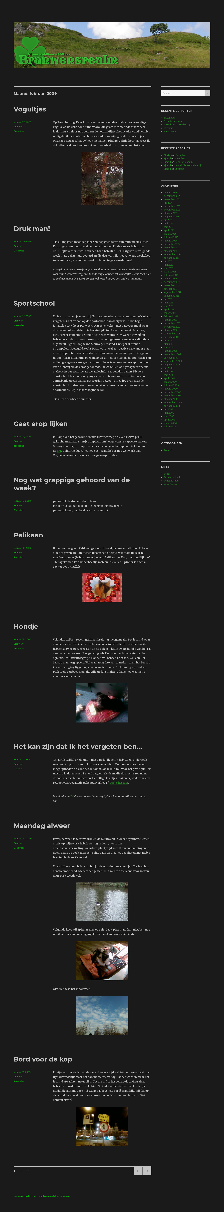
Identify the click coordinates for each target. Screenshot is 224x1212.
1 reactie (18, 768)
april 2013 (169, 230)
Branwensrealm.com (25, 1196)
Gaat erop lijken (41, 424)
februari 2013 (171, 237)
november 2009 (172, 354)
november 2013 (172, 209)
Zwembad (169, 117)
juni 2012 (168, 264)
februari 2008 (171, 426)
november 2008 (172, 395)
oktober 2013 (171, 213)
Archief (168, 450)
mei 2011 (168, 306)
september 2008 (173, 402)
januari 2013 (170, 240)
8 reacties (19, 847)
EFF (59, 450)
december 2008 (172, 392)
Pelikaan (28, 535)
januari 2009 (171, 388)
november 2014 (172, 199)
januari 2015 (170, 192)
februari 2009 (171, 385)
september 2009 (173, 361)
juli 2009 (168, 368)
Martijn (168, 155)
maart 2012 (170, 271)
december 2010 (172, 323)
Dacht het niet (119, 782)
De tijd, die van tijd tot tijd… (178, 124)
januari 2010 (170, 351)
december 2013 (172, 206)
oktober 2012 (171, 251)
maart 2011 (170, 313)
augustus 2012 (171, 258)
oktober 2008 (171, 399)
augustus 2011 (171, 295)
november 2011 (172, 285)
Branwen (18, 126)
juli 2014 (168, 202)
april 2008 (169, 419)
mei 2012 (168, 268)
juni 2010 (168, 344)
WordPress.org (172, 484)
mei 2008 (169, 416)
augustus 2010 (171, 337)
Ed (71, 796)
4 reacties (19, 250)
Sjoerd (167, 158)
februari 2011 (171, 316)
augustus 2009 (172, 364)
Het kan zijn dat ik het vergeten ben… (78, 746)
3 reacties (19, 325)
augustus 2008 (172, 406)
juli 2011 (168, 299)
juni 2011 (168, 302)
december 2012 (172, 244)
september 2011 (172, 292)
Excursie (168, 128)
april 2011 (169, 309)
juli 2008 (168, 409)
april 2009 (169, 378)
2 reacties (19, 445)
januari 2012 (170, 278)
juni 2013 (168, 223)
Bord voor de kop (43, 1059)
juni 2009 (169, 371)
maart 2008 (170, 423)
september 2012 (172, 254)
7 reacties (19, 131)
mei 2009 (169, 375)
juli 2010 (168, 340)
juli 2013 (168, 220)
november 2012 (172, 247)
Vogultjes (30, 109)
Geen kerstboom (173, 121)
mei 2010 (168, 347)
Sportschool (34, 303)
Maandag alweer (42, 826)
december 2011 (172, 282)
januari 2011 (170, 320)
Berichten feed (172, 477)
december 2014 (172, 196)
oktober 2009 (171, 357)
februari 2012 (171, 275)
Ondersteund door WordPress (55, 1196)
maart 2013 (170, 233)
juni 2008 (169, 412)
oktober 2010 (171, 330)
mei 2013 (168, 227)
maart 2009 (170, 382)
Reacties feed (171, 480)
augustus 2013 (171, 216)
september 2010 (172, 333)
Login (167, 473)
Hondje (26, 626)
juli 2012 (168, 261)
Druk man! (32, 229)
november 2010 (172, 326)
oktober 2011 (170, 289)
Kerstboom (170, 131)
